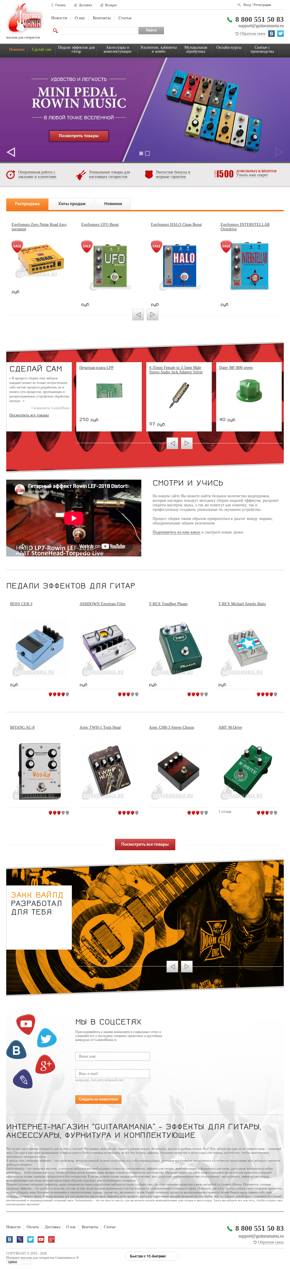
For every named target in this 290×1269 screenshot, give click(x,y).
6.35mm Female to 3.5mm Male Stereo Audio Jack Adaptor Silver (176, 369)
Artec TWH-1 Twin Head (100, 727)
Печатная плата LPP (96, 367)
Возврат (111, 5)
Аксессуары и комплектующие (117, 49)
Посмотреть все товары (29, 415)
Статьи (124, 18)
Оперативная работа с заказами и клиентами (37, 174)
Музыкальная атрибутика (195, 49)
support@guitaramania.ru (261, 25)
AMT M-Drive (230, 727)
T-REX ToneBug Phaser (168, 604)
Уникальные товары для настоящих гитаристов (109, 174)
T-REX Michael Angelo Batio (242, 604)
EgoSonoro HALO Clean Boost (176, 224)
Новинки (17, 49)
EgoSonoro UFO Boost (100, 224)
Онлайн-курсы (228, 47)
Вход (247, 5)
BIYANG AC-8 (22, 727)
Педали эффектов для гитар (76, 49)
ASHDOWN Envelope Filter (103, 604)
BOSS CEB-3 (21, 604)
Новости (59, 18)
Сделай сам (41, 49)
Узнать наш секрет (252, 175)
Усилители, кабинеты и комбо (158, 49)
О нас (80, 18)
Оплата (60, 5)
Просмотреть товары (145, 110)
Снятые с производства (262, 49)
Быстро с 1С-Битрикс (148, 1256)
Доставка (85, 5)
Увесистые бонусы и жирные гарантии (173, 174)
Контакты (102, 18)
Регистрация (262, 5)
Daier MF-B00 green (236, 367)
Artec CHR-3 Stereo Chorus (171, 727)
